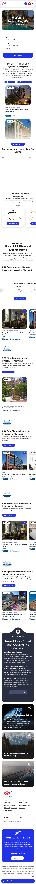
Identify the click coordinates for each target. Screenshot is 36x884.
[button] (15, 108)
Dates (8, 43)
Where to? (9, 38)
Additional (9, 49)
